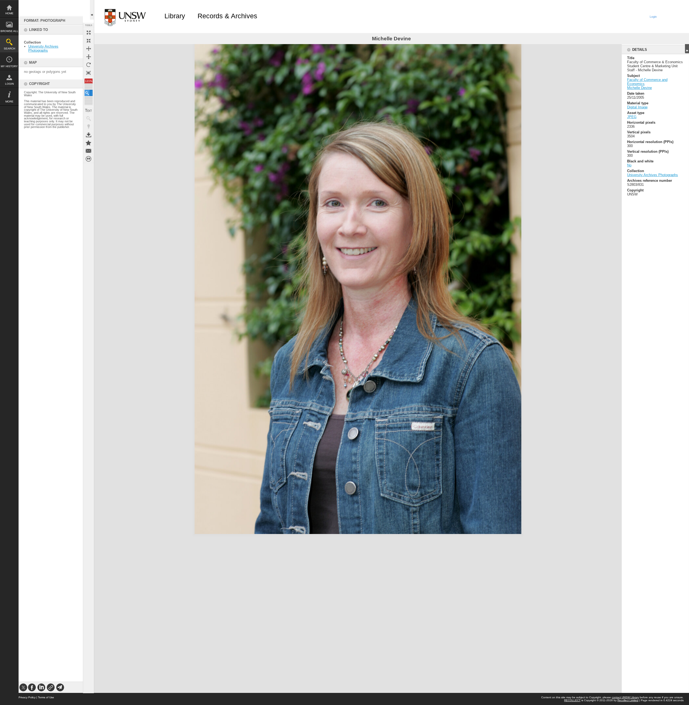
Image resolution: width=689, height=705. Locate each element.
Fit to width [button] (88, 49)
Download (88, 135)
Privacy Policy (27, 697)
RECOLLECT (572, 700)
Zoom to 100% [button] (88, 73)
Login (9, 83)
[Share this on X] (23, 687)
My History (9, 66)
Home (9, 13)
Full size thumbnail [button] (88, 33)
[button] (89, 93)
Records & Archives (227, 16)
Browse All (9, 31)
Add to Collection (88, 143)
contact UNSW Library (625, 697)
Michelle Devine (639, 88)
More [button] (9, 101)
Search (9, 48)
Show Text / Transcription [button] (88, 110)
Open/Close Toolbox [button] (92, 10)
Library (174, 16)
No (629, 165)
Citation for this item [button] (88, 159)
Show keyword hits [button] (88, 119)
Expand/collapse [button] (687, 48)
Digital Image (637, 107)
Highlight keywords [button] (88, 127)
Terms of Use (46, 697)
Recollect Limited (627, 700)
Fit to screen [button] (88, 41)
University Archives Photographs (43, 48)
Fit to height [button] (88, 57)
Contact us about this (88, 151)
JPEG (632, 117)
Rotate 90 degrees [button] (88, 65)
